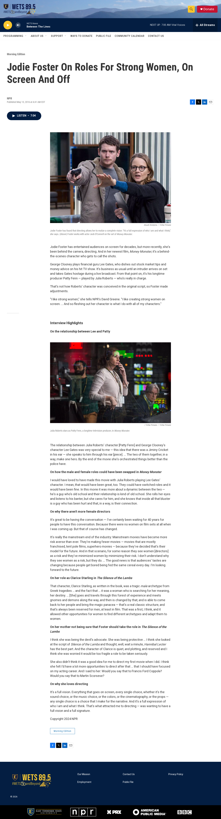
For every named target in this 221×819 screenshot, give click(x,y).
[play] (8, 25)
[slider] (23, 25)
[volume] (18, 25)
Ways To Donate (81, 36)
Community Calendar (130, 36)
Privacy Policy (175, 774)
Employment (84, 782)
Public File (103, 36)
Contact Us (156, 36)
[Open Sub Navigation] (26, 36)
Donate (208, 9)
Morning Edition (16, 54)
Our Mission (83, 774)
